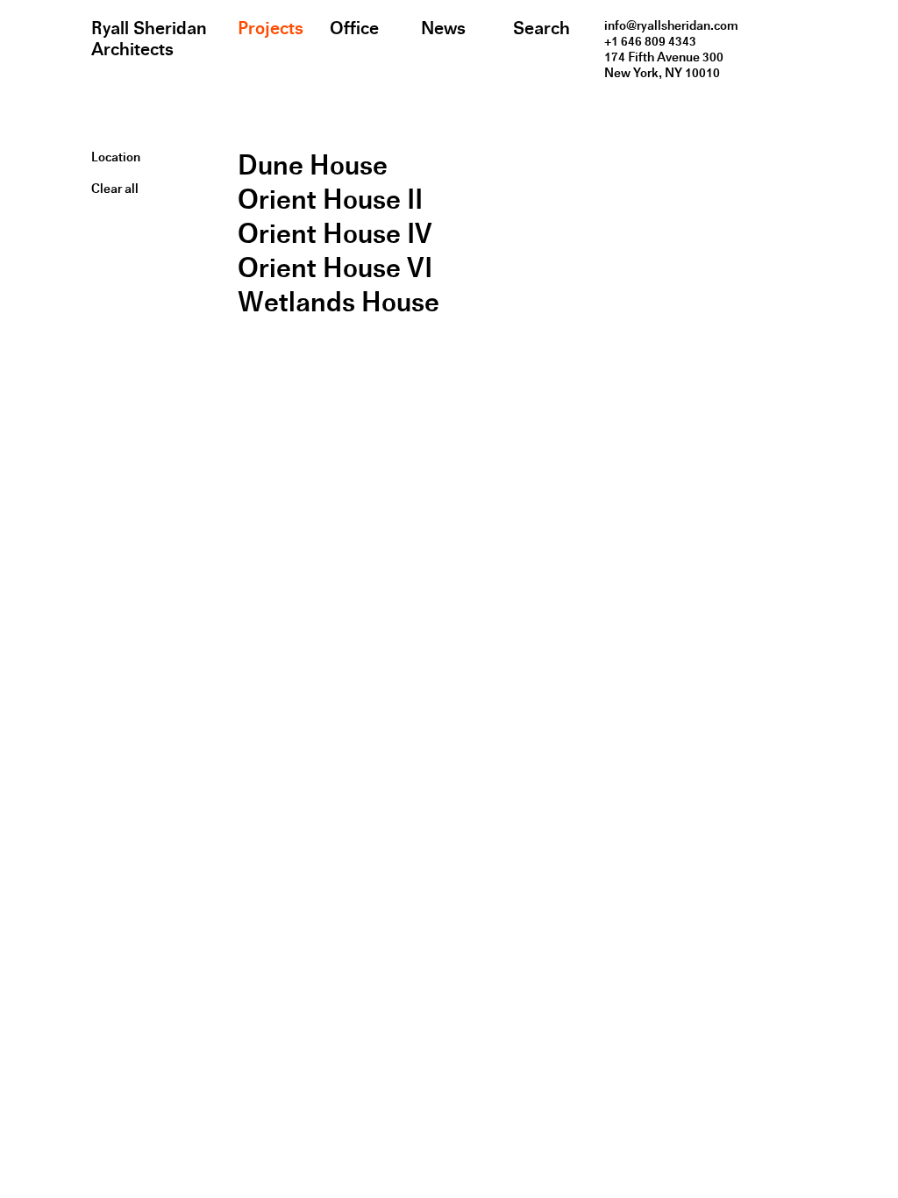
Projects (270, 28)
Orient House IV (335, 233)
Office (354, 28)
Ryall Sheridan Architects (149, 39)
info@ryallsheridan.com (671, 25)
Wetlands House (338, 302)
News (443, 28)
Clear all (115, 188)
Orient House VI (335, 268)
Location (115, 157)
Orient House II (330, 199)
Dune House (313, 165)
